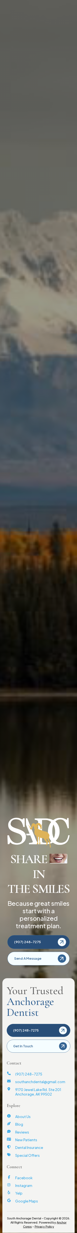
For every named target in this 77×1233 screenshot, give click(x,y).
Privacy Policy (44, 1226)
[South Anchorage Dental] (12, 17)
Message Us (66, 3)
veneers (32, 180)
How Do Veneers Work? (38, 679)
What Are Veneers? (31, 673)
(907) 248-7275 (17, 3)
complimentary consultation (32, 192)
